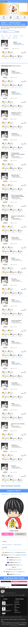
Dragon (19, 557)
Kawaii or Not (14, 494)
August (3, 601)
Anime (10, 18)
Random (3, 37)
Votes (20, 494)
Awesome (13, 56)
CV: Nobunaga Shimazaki (18, 44)
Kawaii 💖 (7, 534)
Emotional (5, 56)
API (5, 619)
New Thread (19, 578)
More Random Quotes (10, 486)
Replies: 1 (16, 585)
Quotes (4, 541)
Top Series (16, 602)
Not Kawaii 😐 (20, 534)
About (2, 619)
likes (22, 52)
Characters (17, 18)
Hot (6, 35)
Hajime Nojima (17, 544)
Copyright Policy (21, 624)
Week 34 (4, 606)
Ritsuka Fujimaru (16, 66)
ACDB (5, 1)
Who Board (8, 578)
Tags (15, 605)
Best (3, 35)
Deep (20, 56)
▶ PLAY (6, 48)
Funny (10, 52)
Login (23, 595)
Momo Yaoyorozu (9, 604)
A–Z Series (16, 601)
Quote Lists (15, 37)
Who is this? (16, 583)
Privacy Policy (22, 619)
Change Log (16, 619)
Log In (8, 1)
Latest (9, 37)
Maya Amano (8, 610)
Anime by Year (17, 612)
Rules (2, 621)
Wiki (7, 619)
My (10, 35)
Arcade (24, 18)
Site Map (11, 619)
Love (4, 52)
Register (2, 596)
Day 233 (4, 612)
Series (21, 35)
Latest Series (17, 604)
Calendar (16, 610)
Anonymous (16, 581)
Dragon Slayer (13, 552)
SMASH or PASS (5, 494)
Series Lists (16, 607)
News (15, 609)
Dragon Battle (18, 559)
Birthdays (4, 18)
